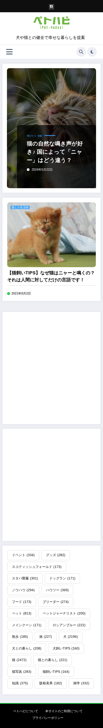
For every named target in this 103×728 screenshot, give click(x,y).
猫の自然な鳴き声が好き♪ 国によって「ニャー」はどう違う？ (55, 151)
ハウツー (57, 590)
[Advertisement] (51, 368)
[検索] (81, 51)
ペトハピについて (25, 711)
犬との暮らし (26, 648)
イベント (23, 555)
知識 (20, 683)
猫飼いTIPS (56, 672)
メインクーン (26, 625)
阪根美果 (50, 683)
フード (21, 602)
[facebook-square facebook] (51, 7)
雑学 (81, 683)
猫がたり (31, 135)
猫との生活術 (20, 207)
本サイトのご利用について (64, 711)
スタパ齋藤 (25, 578)
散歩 (20, 636)
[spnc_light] (92, 52)
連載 (39, 135)
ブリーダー (56, 602)
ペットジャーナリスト (64, 613)
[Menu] (9, 52)
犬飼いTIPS (66, 648)
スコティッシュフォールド (37, 567)
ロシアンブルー (69, 625)
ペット (21, 613)
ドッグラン (62, 578)
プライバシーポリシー (47, 718)
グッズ (55, 555)
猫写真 (21, 672)
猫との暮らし (52, 660)
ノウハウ (23, 590)
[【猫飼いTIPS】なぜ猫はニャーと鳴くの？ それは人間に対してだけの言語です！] (51, 234)
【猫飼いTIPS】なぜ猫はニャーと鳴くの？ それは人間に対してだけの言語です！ (51, 276)
